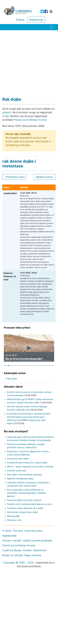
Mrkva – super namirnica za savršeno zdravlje (30, 466)
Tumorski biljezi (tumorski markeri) (24, 500)
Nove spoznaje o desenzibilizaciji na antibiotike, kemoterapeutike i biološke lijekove (26, 492)
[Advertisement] (29, 60)
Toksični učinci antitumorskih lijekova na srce (29, 504)
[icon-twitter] (42, 11)
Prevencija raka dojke (18, 458)
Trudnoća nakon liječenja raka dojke (25, 508)
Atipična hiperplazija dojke (20, 478)
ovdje (5, 116)
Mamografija (13, 516)
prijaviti (6, 112)
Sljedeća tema (44, 176)
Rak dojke (12, 378)
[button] (6, 350)
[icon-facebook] (46, 11)
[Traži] (51, 11)
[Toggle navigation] (51, 27)
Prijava (20, 19)
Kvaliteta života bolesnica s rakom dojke (27, 462)
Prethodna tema (15, 176)
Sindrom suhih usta (16, 470)
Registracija (36, 19)
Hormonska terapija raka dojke (22, 512)
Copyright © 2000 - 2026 (18, 562)
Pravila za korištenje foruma (30, 119)
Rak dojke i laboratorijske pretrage (24, 474)
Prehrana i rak (14, 520)
